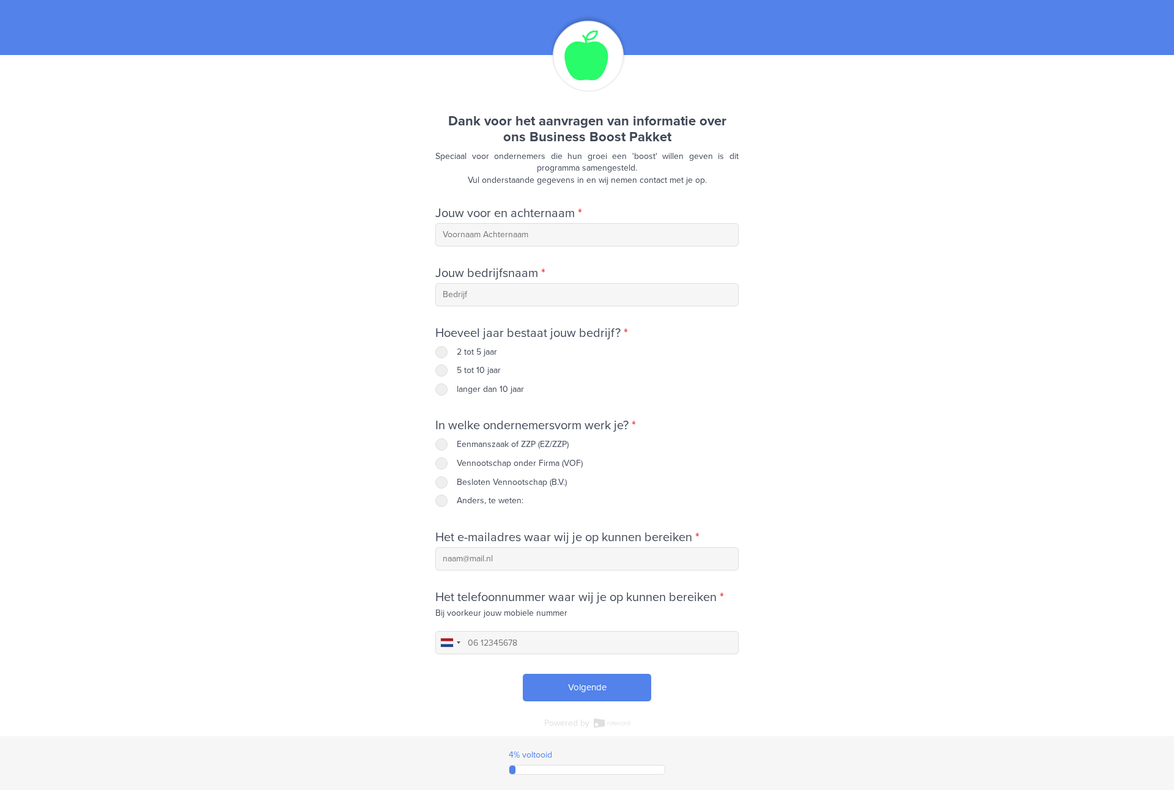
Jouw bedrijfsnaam (490, 273)
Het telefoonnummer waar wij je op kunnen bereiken (579, 597)
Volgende (587, 687)
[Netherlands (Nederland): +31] (450, 643)
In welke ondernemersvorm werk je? (535, 425)
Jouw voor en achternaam (508, 213)
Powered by (568, 723)
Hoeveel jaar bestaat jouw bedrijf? (531, 333)
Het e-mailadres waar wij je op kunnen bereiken (567, 537)
